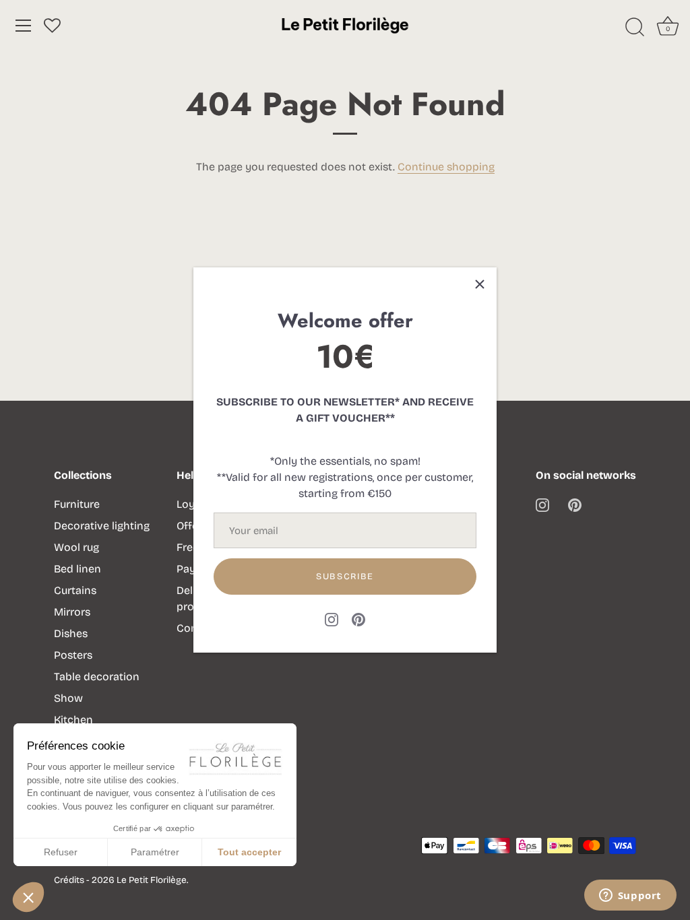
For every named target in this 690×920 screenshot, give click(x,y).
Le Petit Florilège (152, 880)
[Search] (635, 27)
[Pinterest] (358, 618)
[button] (28, 897)
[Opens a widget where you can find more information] (630, 896)
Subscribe (345, 576)
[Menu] (23, 25)
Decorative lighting (102, 525)
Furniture (77, 504)
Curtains (75, 590)
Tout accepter (249, 852)
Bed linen (77, 568)
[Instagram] (331, 618)
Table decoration (96, 676)
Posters (73, 655)
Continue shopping (446, 166)
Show (68, 698)
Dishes (71, 633)
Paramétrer (155, 852)
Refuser (60, 852)
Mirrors (72, 611)
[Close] (480, 284)
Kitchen (73, 719)
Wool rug (76, 547)
